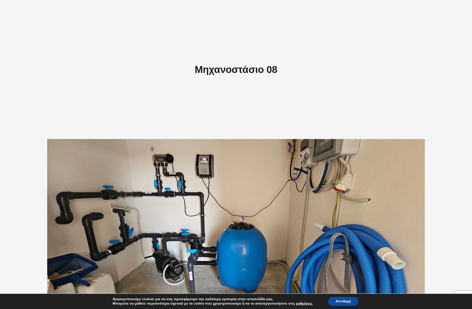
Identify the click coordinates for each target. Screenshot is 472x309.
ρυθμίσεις (304, 303)
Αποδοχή (343, 301)
